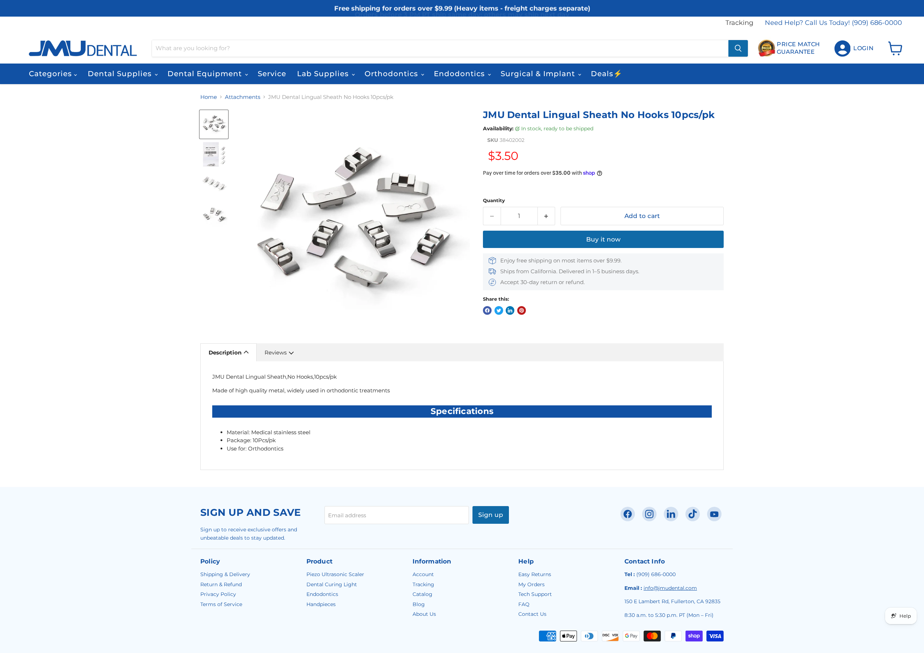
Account (423, 574)
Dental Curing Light (331, 584)
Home (208, 97)
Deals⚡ (607, 73)
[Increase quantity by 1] (546, 216)
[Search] (738, 48)
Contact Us (532, 614)
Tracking (739, 23)
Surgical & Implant (539, 73)
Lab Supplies (324, 73)
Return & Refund (221, 584)
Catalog (422, 594)
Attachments (242, 97)
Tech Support (535, 594)
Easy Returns (534, 574)
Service (272, 73)
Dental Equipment (205, 73)
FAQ (523, 604)
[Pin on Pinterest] (521, 310)
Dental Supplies (121, 73)
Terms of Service (221, 604)
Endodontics (460, 73)
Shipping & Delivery (225, 574)
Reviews (276, 352)
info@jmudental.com (670, 588)
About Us (424, 614)
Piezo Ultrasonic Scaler (335, 574)
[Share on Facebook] (487, 310)
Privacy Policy (218, 594)
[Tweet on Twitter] (498, 310)
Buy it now (603, 239)
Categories (51, 73)
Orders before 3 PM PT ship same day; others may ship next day (462, 15)
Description (225, 352)
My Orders (531, 584)
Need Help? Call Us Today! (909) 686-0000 (833, 23)
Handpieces (321, 604)
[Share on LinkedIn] (510, 310)
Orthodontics (392, 73)
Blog (419, 604)
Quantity (494, 200)
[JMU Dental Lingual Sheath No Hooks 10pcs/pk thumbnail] (214, 124)
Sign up (490, 514)
